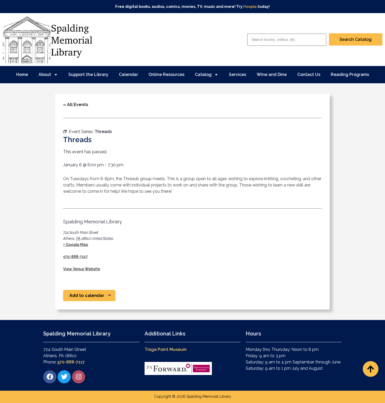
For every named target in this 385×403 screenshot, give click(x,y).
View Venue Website (81, 269)
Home (22, 74)
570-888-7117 (75, 257)
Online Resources (166, 74)
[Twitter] (64, 376)
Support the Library (88, 74)
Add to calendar (87, 295)
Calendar (128, 74)
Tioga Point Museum (165, 349)
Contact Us (308, 74)
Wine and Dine (272, 74)
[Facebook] (49, 376)
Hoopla (250, 6)
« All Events (75, 104)
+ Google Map (75, 244)
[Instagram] (78, 376)
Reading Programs (350, 74)
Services (237, 74)
